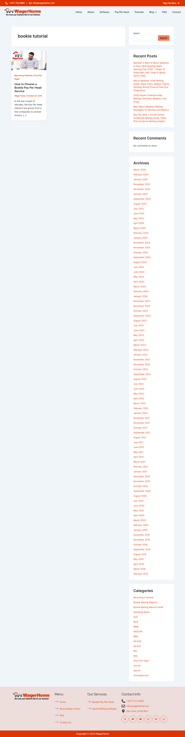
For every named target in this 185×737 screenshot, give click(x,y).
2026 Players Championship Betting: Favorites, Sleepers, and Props (149, 98)
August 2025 (140, 203)
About (90, 12)
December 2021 (141, 418)
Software (104, 12)
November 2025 (141, 189)
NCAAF (137, 646)
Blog (151, 12)
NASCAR (137, 631)
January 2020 (140, 530)
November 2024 (141, 247)
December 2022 (141, 359)
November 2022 (141, 364)
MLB (135, 621)
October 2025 (140, 194)
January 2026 (140, 179)
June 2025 (138, 213)
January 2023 (140, 354)
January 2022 (140, 413)
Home (79, 12)
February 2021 (140, 466)
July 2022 (138, 383)
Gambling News (141, 612)
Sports (136, 670)
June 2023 (138, 330)
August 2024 (140, 262)
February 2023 (140, 349)
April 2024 (138, 281)
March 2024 (139, 286)
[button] (153, 12)
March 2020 (139, 520)
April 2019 (138, 564)
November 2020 (141, 481)
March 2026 (139, 169)
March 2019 (139, 569)
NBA (135, 636)
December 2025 (141, 184)
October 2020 (140, 486)
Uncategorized (141, 675)
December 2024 (141, 242)
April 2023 (138, 340)
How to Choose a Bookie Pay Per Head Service (28, 88)
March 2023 (139, 345)
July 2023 (138, 325)
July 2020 (138, 500)
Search (136, 33)
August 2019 (139, 554)
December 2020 (141, 476)
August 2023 (140, 320)
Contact (176, 12)
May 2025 (138, 218)
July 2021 (138, 442)
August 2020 (140, 495)
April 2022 (138, 398)
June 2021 (138, 447)
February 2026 (140, 174)
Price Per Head (141, 660)
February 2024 (140, 291)
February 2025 (140, 233)
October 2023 (140, 310)
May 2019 (138, 559)
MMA (136, 626)
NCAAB (137, 641)
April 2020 (138, 515)
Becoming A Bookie (23, 75)
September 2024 (142, 257)
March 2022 (139, 403)
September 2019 (141, 549)
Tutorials (139, 12)
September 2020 (142, 491)
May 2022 (138, 393)
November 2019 (141, 539)
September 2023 (142, 315)
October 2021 (140, 427)
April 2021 (138, 457)
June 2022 (138, 388)
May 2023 (138, 335)
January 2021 (140, 471)
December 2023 (141, 301)
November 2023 (141, 306)
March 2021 (139, 461)
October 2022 (140, 369)
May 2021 (138, 452)
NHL (135, 655)
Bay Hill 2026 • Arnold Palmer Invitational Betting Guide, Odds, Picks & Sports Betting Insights (149, 118)
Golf (135, 617)
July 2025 (138, 208)
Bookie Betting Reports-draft (148, 607)
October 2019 (140, 544)
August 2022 (140, 379)
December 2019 (141, 534)
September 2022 (142, 374)
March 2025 (139, 228)
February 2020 (140, 525)
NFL (135, 651)
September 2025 (142, 198)
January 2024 (140, 296)
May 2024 (138, 276)
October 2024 (140, 252)
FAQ (164, 12)
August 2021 (139, 437)
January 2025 (140, 237)
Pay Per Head (122, 12)
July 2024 (138, 267)
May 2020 (138, 510)
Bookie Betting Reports (145, 602)
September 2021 (141, 432)
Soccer (137, 665)
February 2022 (140, 408)
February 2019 (140, 573)
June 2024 (138, 272)
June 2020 (138, 505)
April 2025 (138, 223)
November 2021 (141, 422)
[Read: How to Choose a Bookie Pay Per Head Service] (28, 60)
